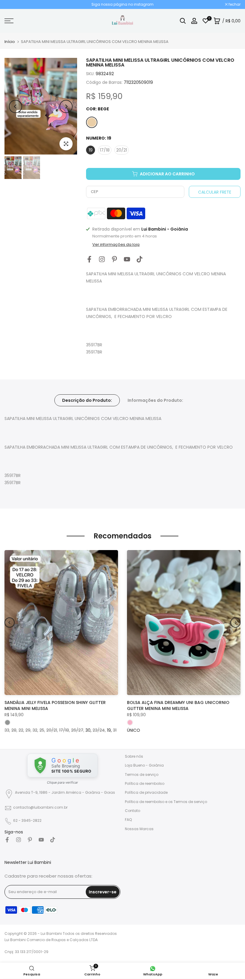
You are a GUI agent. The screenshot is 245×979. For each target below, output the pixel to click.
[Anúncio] (122, 4)
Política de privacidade (146, 792)
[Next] (66, 106)
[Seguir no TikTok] (139, 259)
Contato (132, 810)
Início (9, 42)
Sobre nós (134, 756)
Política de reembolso (144, 783)
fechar (13, 4)
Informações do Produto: (155, 400)
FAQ (128, 819)
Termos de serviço (141, 774)
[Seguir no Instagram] (102, 259)
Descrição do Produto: (87, 400)
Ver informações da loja (116, 244)
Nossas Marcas (139, 828)
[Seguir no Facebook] (89, 259)
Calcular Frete (214, 192)
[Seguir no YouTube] (127, 259)
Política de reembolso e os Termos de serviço (166, 801)
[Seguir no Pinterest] (114, 259)
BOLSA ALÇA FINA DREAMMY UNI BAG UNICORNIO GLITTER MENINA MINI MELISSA (178, 705)
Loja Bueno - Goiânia (144, 765)
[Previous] (15, 106)
